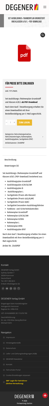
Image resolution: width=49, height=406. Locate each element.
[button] (42, 35)
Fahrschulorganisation (22, 134)
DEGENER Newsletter (14, 359)
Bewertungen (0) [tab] (12, 166)
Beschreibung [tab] (10, 159)
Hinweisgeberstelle (13, 343)
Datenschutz (11, 348)
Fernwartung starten (24, 403)
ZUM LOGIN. (24, 122)
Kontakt (9, 364)
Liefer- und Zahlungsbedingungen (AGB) (21, 353)
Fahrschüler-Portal (13, 370)
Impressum (10, 337)
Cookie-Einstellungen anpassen (18, 375)
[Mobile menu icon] (44, 7)
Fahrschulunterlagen (13, 137)
